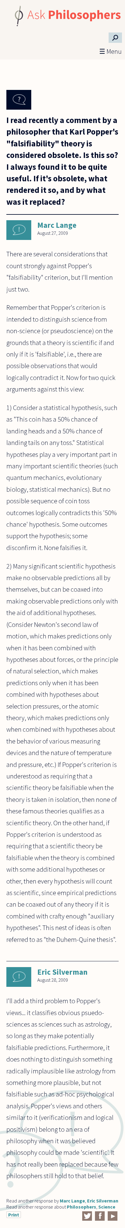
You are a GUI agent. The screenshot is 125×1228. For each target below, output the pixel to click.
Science (106, 1207)
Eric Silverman (62, 972)
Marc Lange (56, 225)
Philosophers (81, 1207)
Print (13, 1215)
